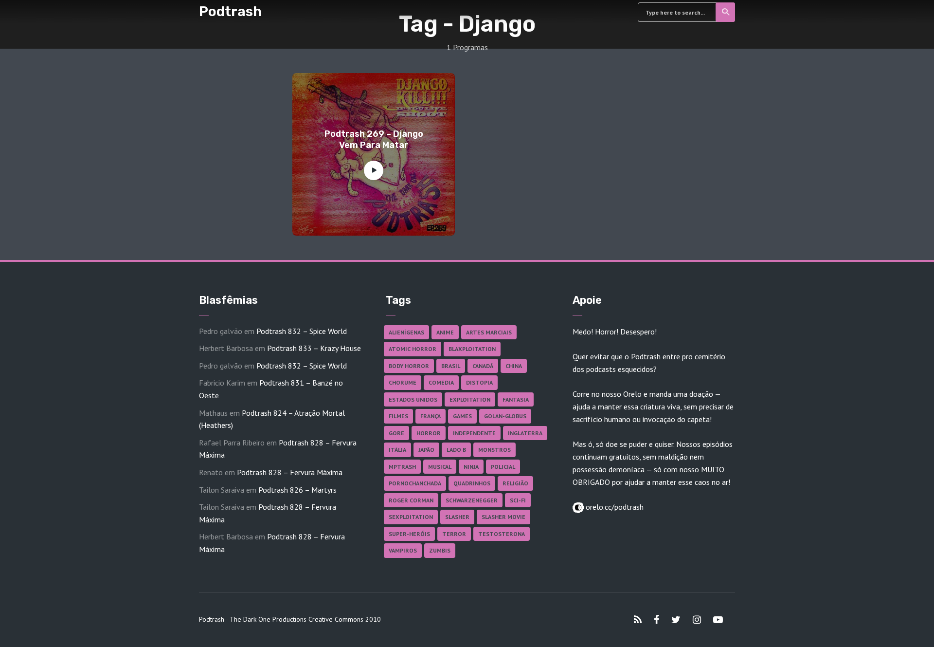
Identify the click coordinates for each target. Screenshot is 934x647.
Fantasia (516, 399)
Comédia (441, 382)
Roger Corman (411, 500)
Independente (474, 433)
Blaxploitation (472, 348)
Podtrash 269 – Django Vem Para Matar (373, 139)
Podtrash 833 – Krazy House (314, 348)
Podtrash (230, 11)
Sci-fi (518, 500)
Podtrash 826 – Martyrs (297, 490)
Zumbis (439, 550)
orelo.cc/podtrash (614, 507)
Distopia (479, 382)
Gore (396, 433)
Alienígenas (406, 332)
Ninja (471, 466)
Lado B (456, 449)
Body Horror (409, 366)
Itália (397, 449)
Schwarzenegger (472, 500)
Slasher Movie (503, 516)
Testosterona (501, 533)
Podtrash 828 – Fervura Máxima (289, 472)
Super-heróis (409, 533)
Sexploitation (411, 516)
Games (462, 416)
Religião (515, 483)
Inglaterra (525, 433)
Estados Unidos (413, 399)
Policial (503, 466)
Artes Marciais (489, 332)
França (430, 416)
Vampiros (403, 550)
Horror (428, 433)
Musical (439, 466)
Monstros (494, 449)
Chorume (402, 382)
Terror (454, 533)
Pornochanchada (415, 483)
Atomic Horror (412, 348)
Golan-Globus (505, 416)
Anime (445, 332)
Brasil (450, 366)
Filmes (398, 416)
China (513, 366)
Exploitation (469, 399)
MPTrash (402, 466)
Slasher (457, 516)
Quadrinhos (471, 483)
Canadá (482, 366)
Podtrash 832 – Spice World (301, 331)
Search (725, 12)
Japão (426, 449)
